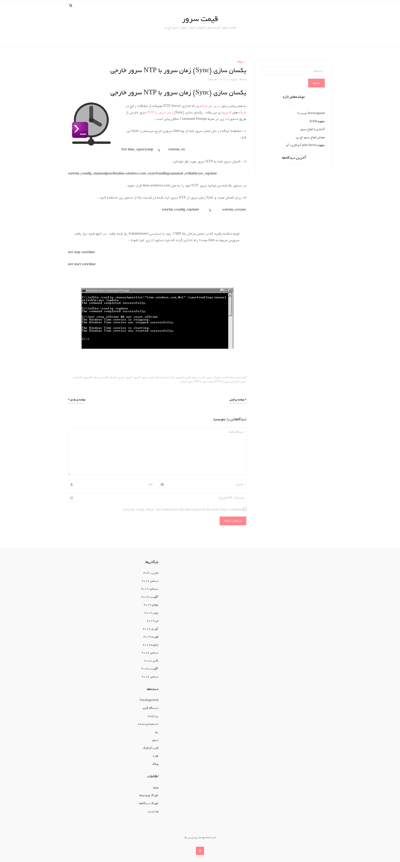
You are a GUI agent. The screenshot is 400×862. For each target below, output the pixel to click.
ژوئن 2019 (151, 612)
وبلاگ (239, 62)
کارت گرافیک (150, 748)
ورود (155, 787)
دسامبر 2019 (150, 581)
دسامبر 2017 (150, 676)
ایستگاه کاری (150, 708)
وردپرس (153, 811)
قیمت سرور (200, 18)
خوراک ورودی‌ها (148, 795)
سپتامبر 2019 (149, 588)
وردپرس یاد (190, 837)
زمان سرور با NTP (160, 112)
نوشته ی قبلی (237, 400)
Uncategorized (149, 700)
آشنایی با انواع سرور (312, 129)
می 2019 (152, 620)
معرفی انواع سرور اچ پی (310, 137)
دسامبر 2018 (150, 652)
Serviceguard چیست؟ (311, 113)
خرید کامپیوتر (182, 377)
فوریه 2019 (150, 636)
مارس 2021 (150, 572)
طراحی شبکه (100, 377)
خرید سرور (197, 377)
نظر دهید (212, 79)
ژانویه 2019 (150, 644)
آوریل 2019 (150, 628)
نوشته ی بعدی (77, 400)
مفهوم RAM (317, 121)
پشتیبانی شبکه (237, 377)
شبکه (203, 106)
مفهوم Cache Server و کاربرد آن (305, 145)
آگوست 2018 (149, 668)
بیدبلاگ (242, 79)
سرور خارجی (124, 377)
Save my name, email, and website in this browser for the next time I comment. (182, 510)
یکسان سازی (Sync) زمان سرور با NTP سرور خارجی (209, 382)
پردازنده (153, 716)
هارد (155, 755)
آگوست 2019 (149, 596)
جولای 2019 (151, 604)
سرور (216, 106)
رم (156, 732)
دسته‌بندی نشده (148, 724)
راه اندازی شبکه (164, 377)
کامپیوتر (225, 112)
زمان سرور (147, 377)
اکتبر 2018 (151, 660)
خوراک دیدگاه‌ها (148, 803)
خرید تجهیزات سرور (216, 377)
